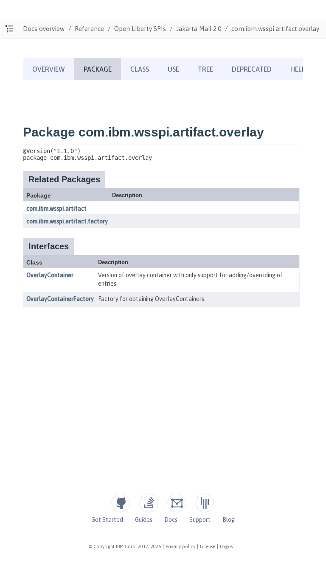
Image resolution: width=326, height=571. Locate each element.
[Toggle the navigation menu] (9, 29)
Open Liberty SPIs (140, 28)
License (207, 546)
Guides (143, 519)
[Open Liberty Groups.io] (176, 503)
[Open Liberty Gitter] (204, 503)
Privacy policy (180, 546)
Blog (228, 519)
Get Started (107, 519)
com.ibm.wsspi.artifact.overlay (275, 28)
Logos (226, 546)
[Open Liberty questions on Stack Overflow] (148, 503)
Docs (170, 519)
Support (200, 519)
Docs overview (44, 28)
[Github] (120, 503)
